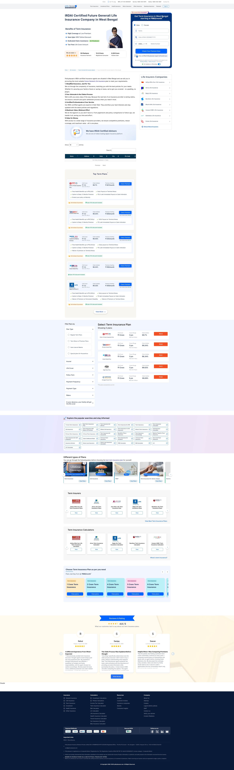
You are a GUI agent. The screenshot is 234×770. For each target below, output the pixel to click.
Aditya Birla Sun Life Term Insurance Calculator (76, 544)
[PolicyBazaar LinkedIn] (162, 731)
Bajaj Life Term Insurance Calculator (117, 544)
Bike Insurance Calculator (97, 723)
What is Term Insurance (141, 429)
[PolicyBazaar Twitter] (157, 731)
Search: (109, 150)
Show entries (74, 145)
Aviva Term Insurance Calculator (96, 544)
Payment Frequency (73, 382)
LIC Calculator (69, 447)
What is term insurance (158, 558)
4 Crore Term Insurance (113, 585)
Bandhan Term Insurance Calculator (137, 544)
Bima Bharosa (71, 740)
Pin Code (127, 156)
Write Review (117, 676)
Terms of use (151, 61)
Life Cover (69, 368)
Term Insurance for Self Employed (72, 438)
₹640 (161, 344)
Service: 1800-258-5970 (139, 1)
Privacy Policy (144, 61)
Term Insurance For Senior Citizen (150, 478)
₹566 (161, 377)
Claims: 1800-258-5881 (154, 1)
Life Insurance (73, 70)
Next (104, 165)
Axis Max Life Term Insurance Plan (117, 507)
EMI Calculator (139, 443)
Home (66, 70)
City (113, 156)
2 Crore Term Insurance (89, 434)
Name (71, 156)
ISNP (145, 708)
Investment (69, 706)
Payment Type (71, 388)
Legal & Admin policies (150, 706)
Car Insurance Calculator (97, 721)
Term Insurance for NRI (124, 425)
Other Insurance (71, 711)
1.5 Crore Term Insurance (139, 438)
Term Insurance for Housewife (105, 434)
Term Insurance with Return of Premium (88, 429)
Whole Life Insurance (105, 429)
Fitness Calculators (98, 700)
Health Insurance (71, 708)
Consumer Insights (122, 708)
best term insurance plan (114, 460)
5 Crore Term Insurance (72, 434)
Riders (68, 395)
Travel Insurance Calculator (98, 718)
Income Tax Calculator (97, 703)
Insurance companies (123, 703)
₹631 (161, 355)
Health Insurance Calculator (98, 716)
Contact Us (166, 1)
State (101, 156)
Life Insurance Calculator (156, 429)
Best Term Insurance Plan (88, 424)
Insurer (68, 361)
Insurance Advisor (70, 443)
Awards (119, 706)
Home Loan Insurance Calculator (106, 443)
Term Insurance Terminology (139, 434)
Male (138, 25)
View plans (75, 594)
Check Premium (125, 184)
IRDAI (65, 740)
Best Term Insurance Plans (158, 521)
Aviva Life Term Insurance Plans (96, 507)
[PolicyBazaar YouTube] (167, 731)
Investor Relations (149, 716)
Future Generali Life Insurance (94, 81)
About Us (146, 698)
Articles (119, 698)
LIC (154, 443)
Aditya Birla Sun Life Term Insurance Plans (76, 507)
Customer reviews (122, 700)
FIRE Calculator (122, 443)
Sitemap (146, 700)
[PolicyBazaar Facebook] (152, 731)
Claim (104, 1)
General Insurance (71, 698)
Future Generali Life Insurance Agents (86, 70)
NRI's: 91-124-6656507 (124, 1)
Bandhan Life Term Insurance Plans (157, 507)
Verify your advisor (149, 713)
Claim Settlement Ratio (89, 438)
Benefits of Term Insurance (122, 434)
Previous (97, 165)
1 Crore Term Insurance (72, 425)
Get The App (113, 1)
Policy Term (70, 375)
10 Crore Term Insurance (104, 438)
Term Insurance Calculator (157, 424)
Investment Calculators (99, 698)
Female (146, 25)
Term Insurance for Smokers (123, 438)
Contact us (147, 711)
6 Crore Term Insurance (153, 585)
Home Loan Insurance (88, 443)
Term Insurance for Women (105, 424)
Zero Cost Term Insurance (157, 438)
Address (86, 156)
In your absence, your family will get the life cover (78, 403)
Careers (146, 703)
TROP (116, 478)
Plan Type (69, 329)
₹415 (161, 366)
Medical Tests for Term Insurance (159, 434)
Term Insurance (139, 425)
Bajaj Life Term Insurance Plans (137, 507)
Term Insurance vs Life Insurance (124, 429)
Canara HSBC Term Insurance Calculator (157, 544)
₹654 (161, 334)
